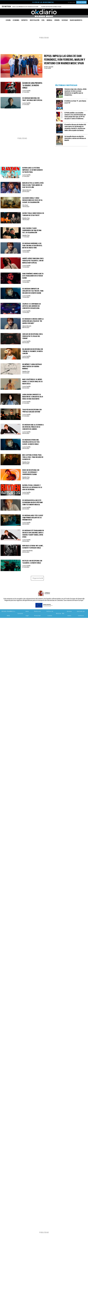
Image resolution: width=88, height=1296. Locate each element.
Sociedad (65, 20)
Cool (43, 20)
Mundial (49, 20)
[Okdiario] (44, 12)
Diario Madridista (76, 20)
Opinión (56, 20)
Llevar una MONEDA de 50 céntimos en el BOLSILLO (27, 6)
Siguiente (37, 578)
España (8, 20)
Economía (16, 20)
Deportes (24, 20)
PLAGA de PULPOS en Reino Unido (51, 6)
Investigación (34, 20)
